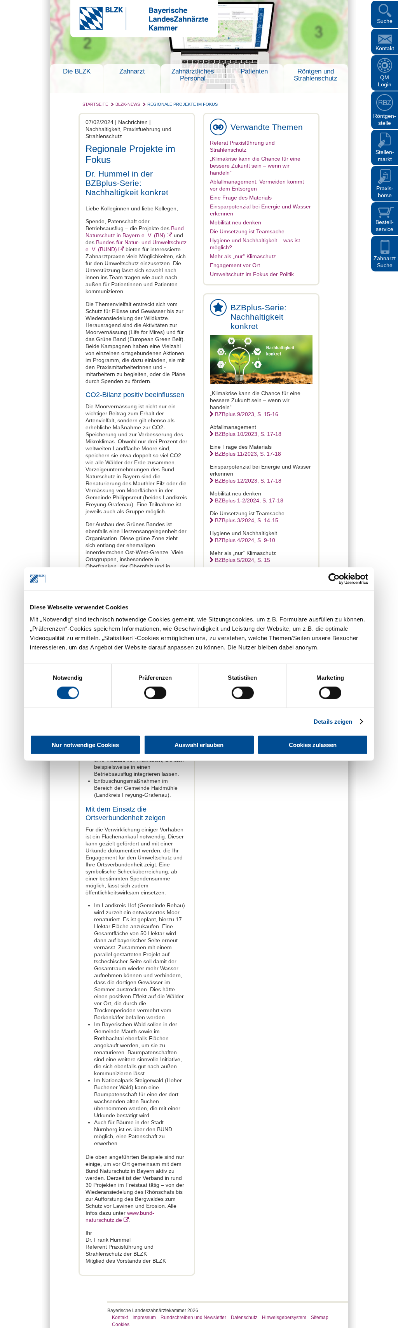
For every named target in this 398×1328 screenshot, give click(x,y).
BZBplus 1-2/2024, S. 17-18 (249, 500)
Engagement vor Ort (235, 265)
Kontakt (384, 48)
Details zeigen (333, 721)
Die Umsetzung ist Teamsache (247, 231)
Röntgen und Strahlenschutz (315, 75)
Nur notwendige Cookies (85, 745)
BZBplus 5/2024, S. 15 (242, 560)
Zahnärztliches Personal (192, 75)
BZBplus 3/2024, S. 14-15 (246, 520)
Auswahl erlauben (199, 745)
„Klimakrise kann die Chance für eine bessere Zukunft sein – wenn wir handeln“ (255, 166)
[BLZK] (139, 29)
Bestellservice (384, 225)
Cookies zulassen (313, 745)
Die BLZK (77, 71)
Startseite (95, 104)
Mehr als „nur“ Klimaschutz (243, 256)
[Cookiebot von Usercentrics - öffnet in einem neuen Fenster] (334, 578)
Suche (385, 21)
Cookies (120, 1324)
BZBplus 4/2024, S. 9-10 (245, 540)
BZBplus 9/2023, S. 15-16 (246, 414)
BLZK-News (127, 104)
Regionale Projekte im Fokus (182, 104)
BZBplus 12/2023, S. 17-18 (248, 481)
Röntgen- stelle (384, 119)
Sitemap (319, 1317)
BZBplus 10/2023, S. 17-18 (248, 434)
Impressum (144, 1317)
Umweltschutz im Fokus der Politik (252, 274)
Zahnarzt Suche (385, 261)
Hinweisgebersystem (284, 1317)
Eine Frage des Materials (241, 197)
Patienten (254, 71)
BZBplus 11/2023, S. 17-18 (248, 454)
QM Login (384, 80)
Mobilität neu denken (235, 222)
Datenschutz (244, 1317)
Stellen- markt (384, 155)
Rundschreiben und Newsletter (193, 1317)
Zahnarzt (132, 71)
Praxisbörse (384, 191)
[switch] (155, 692)
